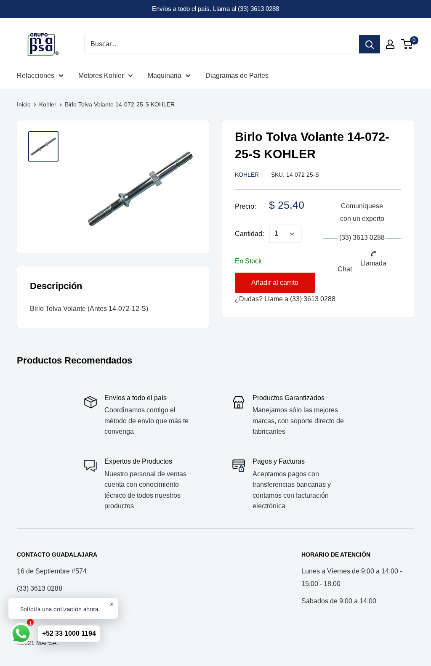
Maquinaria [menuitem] (164, 75)
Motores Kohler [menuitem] (101, 75)
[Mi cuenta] (390, 44)
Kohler (47, 104)
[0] (407, 44)
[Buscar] (369, 44)
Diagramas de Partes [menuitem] (237, 75)
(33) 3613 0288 (312, 298)
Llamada (373, 263)
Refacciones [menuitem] (35, 75)
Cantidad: (249, 233)
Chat (345, 269)
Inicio (24, 104)
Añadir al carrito (274, 282)
